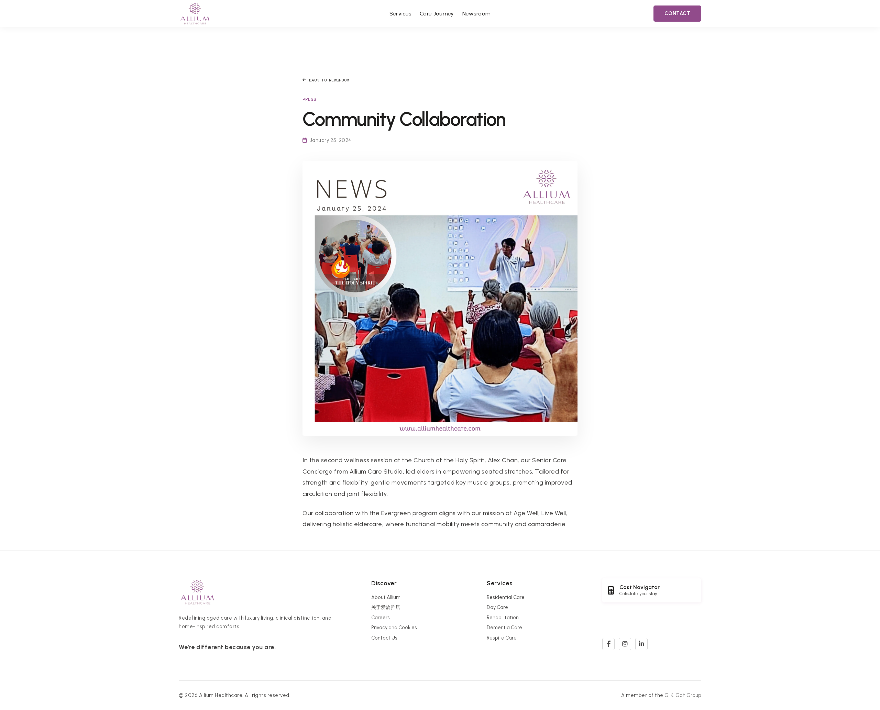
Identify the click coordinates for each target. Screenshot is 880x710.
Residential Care (506, 597)
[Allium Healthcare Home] (195, 13)
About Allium (385, 597)
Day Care (497, 607)
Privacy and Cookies (394, 627)
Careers (380, 617)
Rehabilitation (503, 617)
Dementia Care (504, 627)
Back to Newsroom (329, 80)
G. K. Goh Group (682, 695)
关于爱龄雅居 (385, 607)
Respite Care (502, 638)
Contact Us (384, 638)
